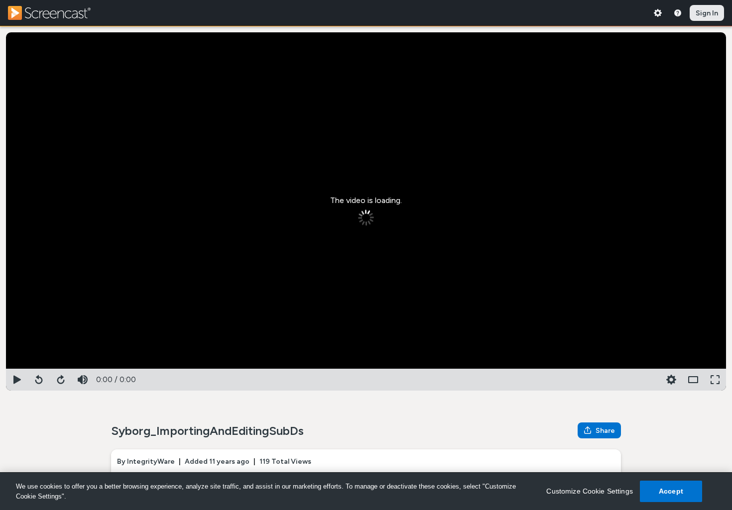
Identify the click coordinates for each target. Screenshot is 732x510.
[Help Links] (678, 13)
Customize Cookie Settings (589, 491)
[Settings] (658, 13)
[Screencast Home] (56, 13)
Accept (671, 491)
